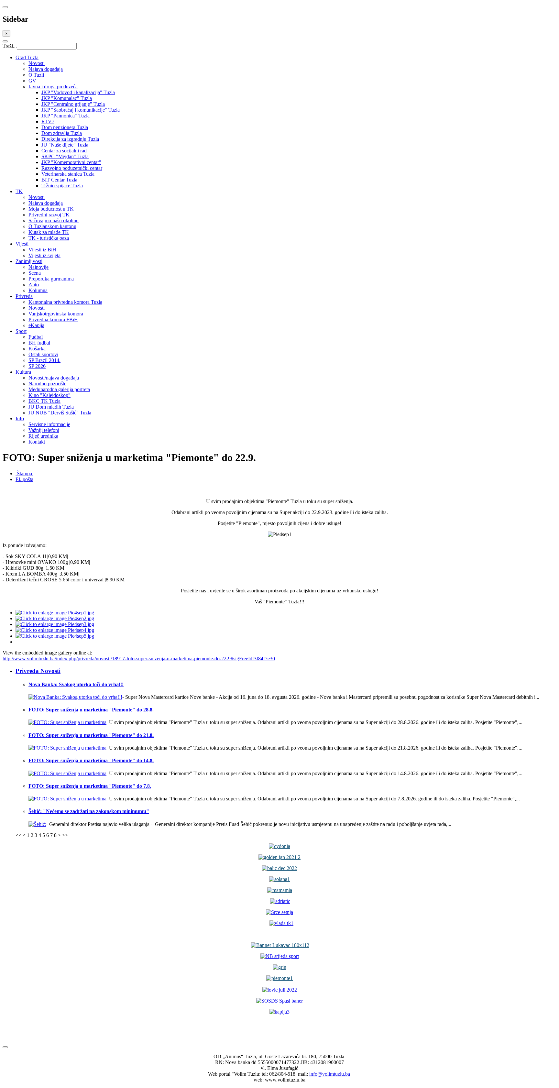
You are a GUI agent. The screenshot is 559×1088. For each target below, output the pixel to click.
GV (32, 80)
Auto (33, 284)
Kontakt (36, 442)
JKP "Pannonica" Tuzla (65, 115)
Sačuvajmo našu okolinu (53, 220)
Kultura (23, 372)
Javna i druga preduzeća (53, 86)
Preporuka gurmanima (51, 278)
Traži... (10, 46)
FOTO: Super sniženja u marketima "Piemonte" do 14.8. (91, 760)
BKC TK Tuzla (44, 401)
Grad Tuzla (27, 57)
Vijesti (22, 244)
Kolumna (38, 290)
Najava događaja (45, 69)
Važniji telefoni (43, 430)
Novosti (36, 63)
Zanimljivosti (29, 261)
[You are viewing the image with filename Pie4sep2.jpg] (55, 618)
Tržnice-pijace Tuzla (62, 185)
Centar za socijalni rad (64, 150)
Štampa (24, 473)
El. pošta (24, 479)
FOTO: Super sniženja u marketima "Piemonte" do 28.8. (91, 709)
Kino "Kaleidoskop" (49, 395)
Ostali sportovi (43, 354)
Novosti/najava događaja (53, 377)
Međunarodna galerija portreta (59, 389)
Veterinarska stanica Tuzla (67, 174)
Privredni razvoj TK (49, 214)
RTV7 (47, 121)
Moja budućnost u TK (51, 209)
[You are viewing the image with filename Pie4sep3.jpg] (55, 624)
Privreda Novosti (38, 670)
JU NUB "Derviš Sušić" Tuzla (59, 412)
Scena (34, 273)
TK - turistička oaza (48, 238)
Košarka (37, 348)
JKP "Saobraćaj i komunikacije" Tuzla (80, 110)
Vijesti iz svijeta (44, 255)
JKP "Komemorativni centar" (71, 162)
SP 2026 (37, 366)
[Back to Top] (5, 1047)
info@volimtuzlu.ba (329, 1074)
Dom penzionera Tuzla (64, 127)
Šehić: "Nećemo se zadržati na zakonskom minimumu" (88, 811)
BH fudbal (39, 343)
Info (20, 418)
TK (19, 191)
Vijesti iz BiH (42, 249)
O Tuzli (36, 75)
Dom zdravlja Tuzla (61, 133)
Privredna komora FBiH (53, 319)
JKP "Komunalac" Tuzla (66, 98)
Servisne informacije (49, 424)
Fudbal (35, 337)
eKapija (36, 325)
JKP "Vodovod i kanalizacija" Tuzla (78, 92)
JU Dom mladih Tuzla (51, 407)
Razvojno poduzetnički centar (71, 168)
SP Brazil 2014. (44, 360)
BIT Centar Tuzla (59, 179)
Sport (21, 331)
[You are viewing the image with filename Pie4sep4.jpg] (55, 630)
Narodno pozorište (47, 383)
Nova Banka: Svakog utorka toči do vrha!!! (76, 684)
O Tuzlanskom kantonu (52, 226)
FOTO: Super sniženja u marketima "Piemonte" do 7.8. (89, 786)
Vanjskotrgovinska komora (55, 313)
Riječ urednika (43, 436)
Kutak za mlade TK (48, 232)
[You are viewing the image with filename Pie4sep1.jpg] (55, 612)
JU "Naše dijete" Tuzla (64, 145)
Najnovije (38, 267)
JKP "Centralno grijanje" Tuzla (73, 104)
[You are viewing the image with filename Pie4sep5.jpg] (55, 636)
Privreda (24, 296)
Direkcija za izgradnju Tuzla (70, 139)
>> (65, 835)
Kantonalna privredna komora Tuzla (65, 302)
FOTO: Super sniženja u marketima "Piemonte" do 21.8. (91, 735)
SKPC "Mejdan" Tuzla (65, 156)
